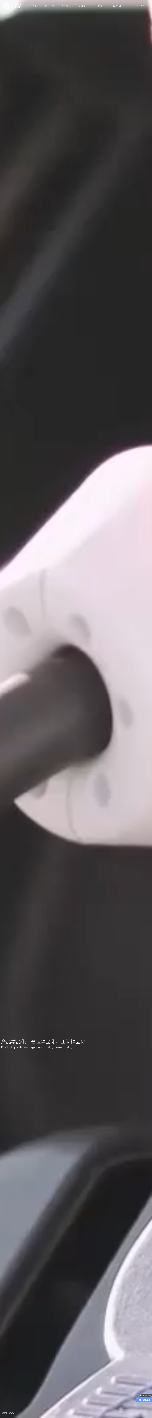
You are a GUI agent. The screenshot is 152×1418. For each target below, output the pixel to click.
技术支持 (100, 6)
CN (142, 5)
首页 (34, 6)
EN (146, 5)
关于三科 (49, 6)
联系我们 (117, 6)
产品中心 (66, 6)
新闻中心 (83, 6)
